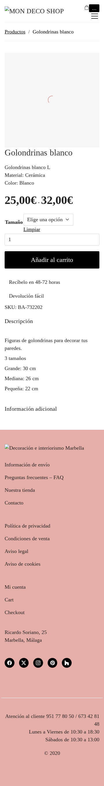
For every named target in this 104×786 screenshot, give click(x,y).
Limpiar (31, 229)
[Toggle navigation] (94, 16)
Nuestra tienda (20, 490)
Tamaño (14, 222)
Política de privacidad (27, 526)
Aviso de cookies (22, 564)
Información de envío (27, 465)
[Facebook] (9, 663)
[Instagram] (38, 663)
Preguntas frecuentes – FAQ (34, 477)
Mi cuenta (15, 587)
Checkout (15, 612)
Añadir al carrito (52, 259)
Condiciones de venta (27, 538)
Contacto (14, 503)
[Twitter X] (24, 663)
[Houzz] (67, 663)
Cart (9, 600)
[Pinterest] (52, 663)
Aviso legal (16, 551)
